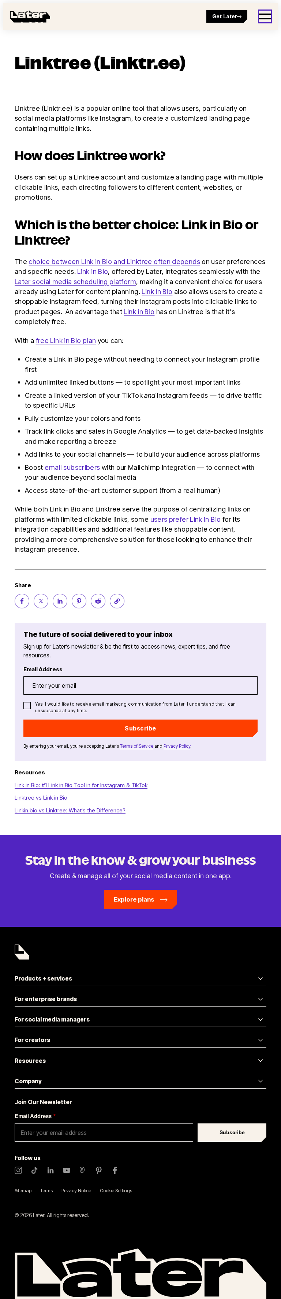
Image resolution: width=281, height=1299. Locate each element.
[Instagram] (18, 1170)
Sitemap (23, 1190)
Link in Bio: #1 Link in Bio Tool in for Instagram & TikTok (81, 785)
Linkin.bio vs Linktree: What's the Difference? (70, 810)
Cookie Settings (116, 1190)
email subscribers (72, 467)
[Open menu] (265, 16)
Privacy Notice (76, 1190)
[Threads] (82, 1170)
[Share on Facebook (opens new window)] (22, 601)
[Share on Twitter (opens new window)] (41, 601)
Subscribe (140, 728)
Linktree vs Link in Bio (41, 797)
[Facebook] (115, 1170)
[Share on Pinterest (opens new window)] (79, 601)
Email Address (35, 1116)
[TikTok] (34, 1170)
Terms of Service (136, 746)
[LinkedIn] (50, 1170)
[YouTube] (66, 1170)
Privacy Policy (177, 746)
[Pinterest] (98, 1170)
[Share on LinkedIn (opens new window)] (60, 601)
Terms (46, 1190)
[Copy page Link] (117, 601)
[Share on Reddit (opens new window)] (98, 601)
